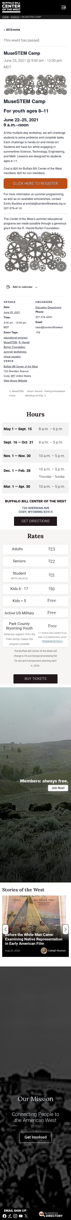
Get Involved (36, 1137)
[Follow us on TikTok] (10, 1216)
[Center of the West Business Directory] (50, 1214)
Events (15, 17)
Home (5, 17)
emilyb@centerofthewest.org (44, 203)
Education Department (48, 307)
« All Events (12, 29)
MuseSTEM (10, 342)
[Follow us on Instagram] (15, 1216)
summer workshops (15, 351)
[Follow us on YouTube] (21, 1216)
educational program (15, 337)
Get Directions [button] (35, 521)
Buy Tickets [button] (35, 679)
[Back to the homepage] (11, 7)
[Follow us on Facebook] (5, 1216)
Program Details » (52, 641)
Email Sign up (15, 1210)
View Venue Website (15, 380)
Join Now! (58, 788)
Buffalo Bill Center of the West (21, 366)
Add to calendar (22, 287)
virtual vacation (12, 356)
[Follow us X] (26, 1216)
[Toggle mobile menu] (63, 7)
